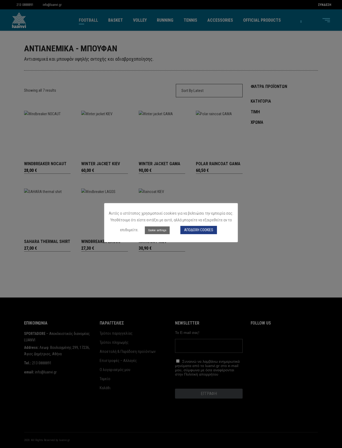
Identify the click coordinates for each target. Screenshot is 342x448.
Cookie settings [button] (157, 230)
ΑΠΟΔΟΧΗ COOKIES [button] (198, 230)
